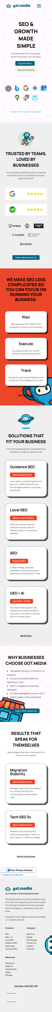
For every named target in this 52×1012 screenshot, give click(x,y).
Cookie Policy (11, 1002)
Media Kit (9, 966)
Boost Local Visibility (23, 517)
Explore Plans (25, 63)
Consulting (9, 946)
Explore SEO (19, 561)
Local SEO (9, 940)
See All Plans (26, 635)
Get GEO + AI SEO (21, 601)
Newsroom (9, 963)
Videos (8, 972)
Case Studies (11, 969)
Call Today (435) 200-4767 (26, 986)
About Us (30, 934)
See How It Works (26, 70)
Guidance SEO (11, 943)
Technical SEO (11, 949)
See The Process (26, 395)
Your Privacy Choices (21, 870)
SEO (7, 934)
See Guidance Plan (22, 474)
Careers (30, 946)
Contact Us (31, 943)
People (29, 937)
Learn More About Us (26, 257)
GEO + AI (8, 937)
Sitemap (8, 975)
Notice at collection (13, 874)
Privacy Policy (11, 993)
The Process (32, 940)
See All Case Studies (26, 856)
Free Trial (30, 949)
